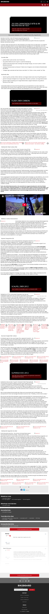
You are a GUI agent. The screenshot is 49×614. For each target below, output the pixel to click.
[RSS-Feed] (25, 581)
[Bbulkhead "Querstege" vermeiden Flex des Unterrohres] (4, 326)
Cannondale (31, 518)
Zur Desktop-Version (24, 578)
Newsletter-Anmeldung (18, 588)
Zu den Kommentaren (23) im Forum (24, 529)
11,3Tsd (8, 542)
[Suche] (47, 4)
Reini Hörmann (7, 548)
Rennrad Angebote (26, 499)
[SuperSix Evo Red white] (37, 382)
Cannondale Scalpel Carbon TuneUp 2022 (10, 518)
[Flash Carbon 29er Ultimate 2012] (37, 108)
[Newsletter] (28, 581)
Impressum (24, 601)
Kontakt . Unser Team (24, 597)
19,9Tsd (8, 557)
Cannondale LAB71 (23, 518)
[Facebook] (20, 581)
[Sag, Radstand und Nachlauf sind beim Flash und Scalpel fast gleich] (45, 326)
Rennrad (10, 519)
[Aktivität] (45, 4)
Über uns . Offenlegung (24, 595)
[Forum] (42, 4)
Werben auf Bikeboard (24, 599)
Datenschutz (24, 607)
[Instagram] (23, 581)
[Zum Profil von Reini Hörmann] (8, 552)
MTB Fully (38, 518)
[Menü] (47, 2)
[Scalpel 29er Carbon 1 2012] (37, 294)
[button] (23, 143)
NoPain (7, 533)
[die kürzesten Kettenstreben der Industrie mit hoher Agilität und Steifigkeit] (29, 326)
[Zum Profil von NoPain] (8, 538)
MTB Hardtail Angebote (16, 499)
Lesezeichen (24, 487)
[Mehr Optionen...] (45, 534)
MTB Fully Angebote (6, 499)
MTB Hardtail (4, 519)
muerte (7, 563)
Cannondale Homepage (6, 512)
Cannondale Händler (6, 505)
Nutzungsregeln (24, 609)
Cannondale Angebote (6, 498)
